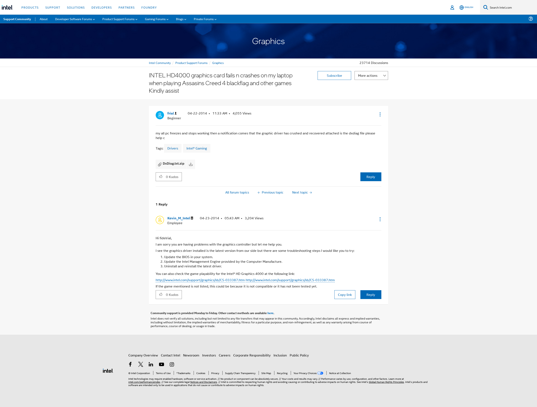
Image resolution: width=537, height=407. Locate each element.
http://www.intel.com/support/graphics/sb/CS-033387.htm (200, 279)
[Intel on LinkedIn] (151, 364)
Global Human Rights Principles (386, 382)
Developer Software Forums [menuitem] (73, 19)
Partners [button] (127, 7)
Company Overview (143, 355)
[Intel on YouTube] (161, 364)
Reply (370, 176)
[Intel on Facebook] (130, 364)
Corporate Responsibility (252, 355)
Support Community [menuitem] (17, 19)
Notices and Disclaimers (203, 382)
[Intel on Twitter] (140, 364)
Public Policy (299, 355)
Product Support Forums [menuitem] (118, 19)
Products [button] (30, 7)
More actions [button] (367, 75)
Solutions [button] (76, 7)
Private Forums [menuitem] (204, 19)
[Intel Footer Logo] (108, 370)
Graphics (218, 62)
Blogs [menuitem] (180, 19)
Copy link (345, 294)
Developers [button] (101, 7)
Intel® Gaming (196, 148)
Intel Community (160, 62)
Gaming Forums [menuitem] (155, 19)
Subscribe (334, 75)
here (270, 313)
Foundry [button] (149, 7)
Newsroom (191, 355)
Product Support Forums (191, 62)
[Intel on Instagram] (171, 364)
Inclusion (280, 355)
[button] (380, 114)
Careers (224, 355)
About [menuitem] (44, 19)
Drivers (172, 148)
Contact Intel (170, 355)
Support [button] (52, 7)
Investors (209, 355)
